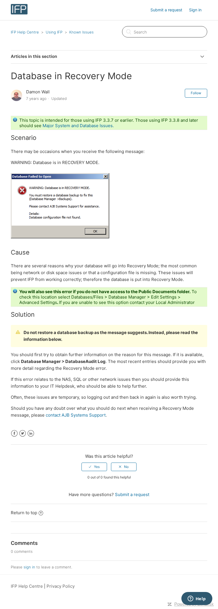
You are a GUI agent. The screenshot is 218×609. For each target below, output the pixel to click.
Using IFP (54, 32)
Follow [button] (196, 93)
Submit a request (166, 9)
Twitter (22, 433)
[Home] (19, 13)
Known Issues (81, 32)
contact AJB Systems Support (76, 415)
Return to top (24, 512)
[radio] (94, 467)
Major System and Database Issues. (78, 125)
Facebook (14, 433)
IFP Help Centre (25, 32)
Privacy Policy (61, 586)
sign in (29, 567)
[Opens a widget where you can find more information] (196, 599)
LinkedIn (30, 433)
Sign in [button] (195, 9)
